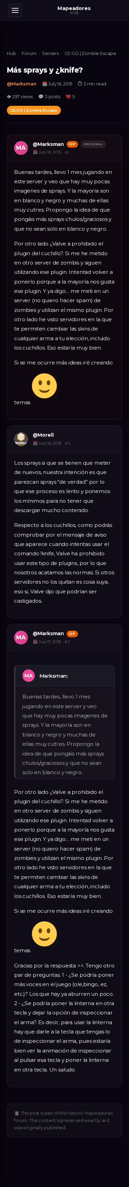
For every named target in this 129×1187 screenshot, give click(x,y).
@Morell (43, 435)
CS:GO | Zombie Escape (91, 53)
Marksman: (54, 675)
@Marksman (21, 83)
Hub (11, 53)
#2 (68, 443)
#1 (67, 152)
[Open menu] (15, 10)
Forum (29, 53)
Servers (50, 53)
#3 (67, 641)
